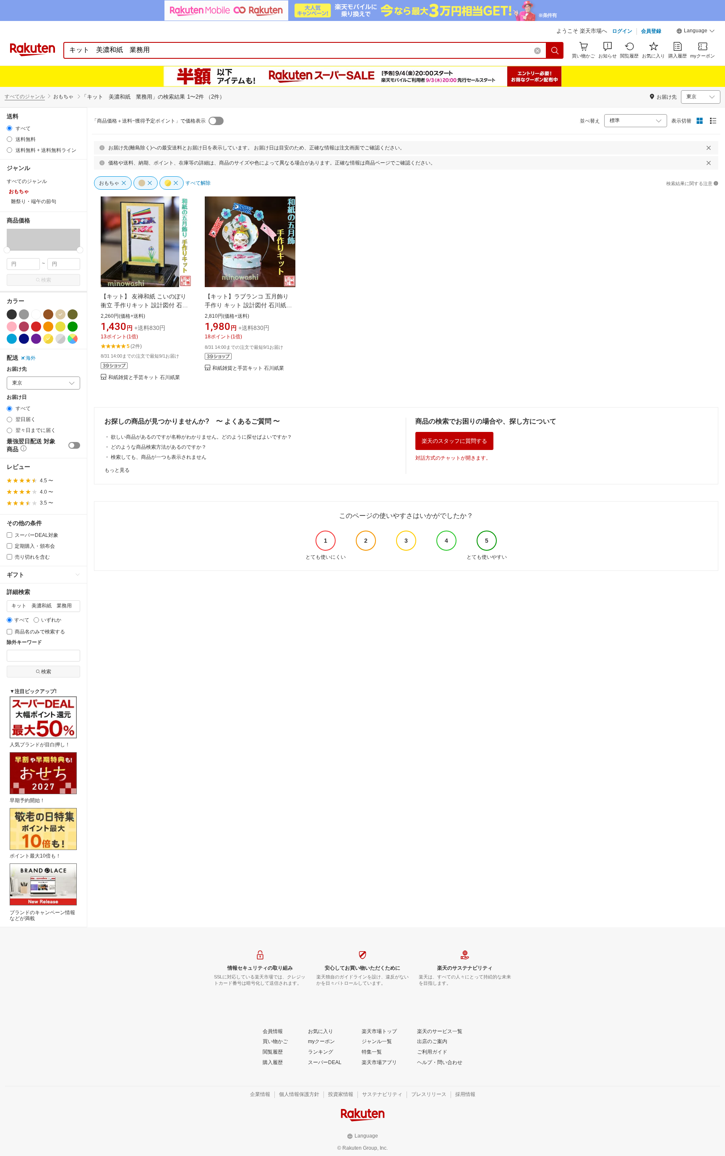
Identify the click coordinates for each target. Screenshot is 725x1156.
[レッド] (36, 327)
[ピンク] (12, 327)
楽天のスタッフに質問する (454, 441)
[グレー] (24, 314)
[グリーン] (73, 327)
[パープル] (36, 339)
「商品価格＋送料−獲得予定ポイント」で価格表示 (149, 121)
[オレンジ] (48, 327)
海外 (31, 358)
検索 (46, 280)
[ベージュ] (60, 314)
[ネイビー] (24, 339)
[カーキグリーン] (73, 314)
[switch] (74, 445)
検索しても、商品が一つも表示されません (158, 457)
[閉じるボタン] (708, 147)
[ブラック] (12, 314)
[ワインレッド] (24, 327)
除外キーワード (24, 642)
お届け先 (17, 369)
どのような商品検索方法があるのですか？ (158, 447)
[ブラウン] (48, 314)
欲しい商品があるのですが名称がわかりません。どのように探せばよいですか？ (201, 437)
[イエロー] (60, 327)
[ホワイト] (36, 314)
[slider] (7, 250)
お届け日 (17, 397)
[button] (695, 32)
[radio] (9, 128)
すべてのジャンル (25, 96)
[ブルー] (12, 339)
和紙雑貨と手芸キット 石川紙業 (144, 377)
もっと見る (117, 470)
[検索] (555, 50)
